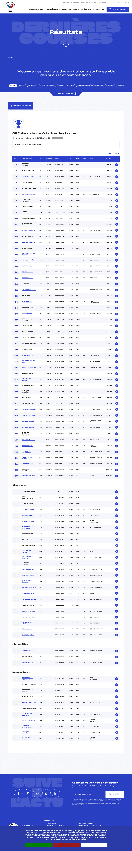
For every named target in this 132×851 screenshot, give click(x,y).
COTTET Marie (27, 446)
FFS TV (113, 2)
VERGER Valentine (29, 587)
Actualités (100, 9)
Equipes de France (69, 9)
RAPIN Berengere (29, 409)
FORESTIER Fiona (29, 599)
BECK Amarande (28, 720)
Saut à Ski (70, 85)
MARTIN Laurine (28, 415)
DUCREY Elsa (27, 266)
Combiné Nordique (83, 85)
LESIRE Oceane (28, 464)
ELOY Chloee (27, 302)
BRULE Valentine (28, 440)
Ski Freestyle (98, 85)
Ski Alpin (13, 85)
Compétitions (52, 9)
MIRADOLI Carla (28, 617)
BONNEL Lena (27, 272)
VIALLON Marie (28, 421)
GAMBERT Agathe (29, 367)
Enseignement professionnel (89, 825)
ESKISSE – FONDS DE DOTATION (73, 2)
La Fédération (86, 9)
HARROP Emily (27, 515)
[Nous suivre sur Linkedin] (128, 2)
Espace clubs (91, 2)
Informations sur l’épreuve (28, 144)
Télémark (121, 85)
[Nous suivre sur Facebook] (118, 2)
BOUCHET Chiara (28, 611)
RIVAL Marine (27, 629)
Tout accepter (38, 845)
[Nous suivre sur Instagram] (123, 2)
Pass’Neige (51, 823)
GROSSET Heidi (28, 509)
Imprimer (116, 153)
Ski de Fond (32, 85)
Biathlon (22, 85)
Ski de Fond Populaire (47, 85)
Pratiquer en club (36, 9)
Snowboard (110, 85)
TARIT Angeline (28, 635)
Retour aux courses (22, 105)
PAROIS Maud (27, 662)
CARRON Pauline (28, 475)
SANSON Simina (28, 427)
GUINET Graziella (28, 242)
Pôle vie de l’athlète (86, 823)
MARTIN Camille (28, 651)
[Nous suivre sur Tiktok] (125, 2)
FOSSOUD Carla (28, 355)
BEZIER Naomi (27, 278)
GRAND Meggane (28, 230)
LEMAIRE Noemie (29, 290)
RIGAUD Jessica (28, 260)
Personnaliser (94, 845)
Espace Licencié (119, 9)
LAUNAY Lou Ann (28, 569)
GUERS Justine (28, 521)
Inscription (114, 794)
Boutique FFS (103, 2)
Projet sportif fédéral (55, 825)
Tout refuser (66, 845)
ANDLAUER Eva (28, 593)
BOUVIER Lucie (28, 575)
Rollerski (61, 85)
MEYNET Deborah (29, 702)
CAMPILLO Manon (29, 176)
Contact (26, 826)
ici (83, 804)
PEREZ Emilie (27, 314)
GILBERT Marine (28, 194)
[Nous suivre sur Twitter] (121, 2)
